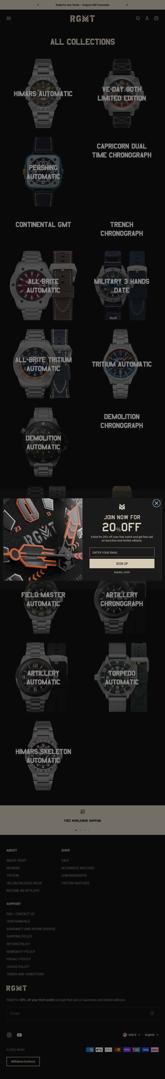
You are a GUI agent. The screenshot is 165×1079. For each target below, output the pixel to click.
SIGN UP (122, 563)
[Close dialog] (156, 503)
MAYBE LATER (122, 572)
